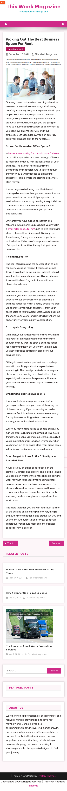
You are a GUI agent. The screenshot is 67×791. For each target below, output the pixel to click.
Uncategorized (15, 49)
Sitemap (33, 785)
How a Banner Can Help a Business (26, 593)
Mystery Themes (47, 776)
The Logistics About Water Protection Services (29, 648)
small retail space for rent (21, 229)
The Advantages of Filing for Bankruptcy (12, 543)
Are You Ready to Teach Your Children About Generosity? (58, 543)
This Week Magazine (33, 6)
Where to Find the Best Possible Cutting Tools (30, 571)
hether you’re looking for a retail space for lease (33, 153)
